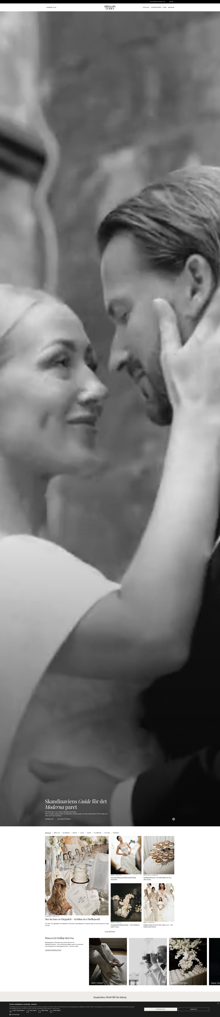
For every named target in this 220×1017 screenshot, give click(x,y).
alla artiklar (110, 931)
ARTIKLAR (49, 819)
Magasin (171, 7)
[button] (167, 988)
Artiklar (146, 7)
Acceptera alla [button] (160, 1009)
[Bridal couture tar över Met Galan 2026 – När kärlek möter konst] (159, 905)
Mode (89, 833)
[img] (110, 7)
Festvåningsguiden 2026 (157, 1)
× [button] (218, 1003)
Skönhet (116, 833)
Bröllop (57, 833)
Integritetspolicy (56, 1008)
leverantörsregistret (53, 950)
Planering (97, 833)
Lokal (82, 833)
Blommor (66, 833)
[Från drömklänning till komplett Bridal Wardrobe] (126, 858)
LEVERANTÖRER (64, 819)
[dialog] (110, 1009)
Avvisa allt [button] (193, 1009)
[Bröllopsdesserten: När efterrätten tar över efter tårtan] (159, 858)
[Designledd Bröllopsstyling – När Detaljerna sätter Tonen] (126, 905)
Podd (164, 7)
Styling (107, 833)
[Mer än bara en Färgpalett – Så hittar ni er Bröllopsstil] (77, 882)
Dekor (75, 833)
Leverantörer (156, 7)
